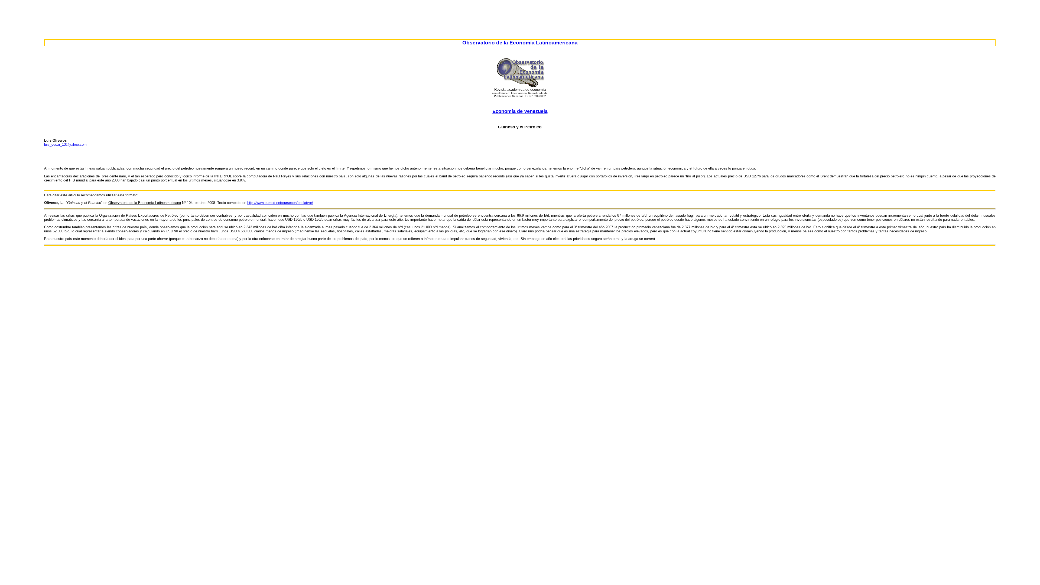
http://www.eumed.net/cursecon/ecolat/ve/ (280, 203)
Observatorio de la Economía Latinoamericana (520, 43)
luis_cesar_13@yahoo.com (65, 144)
